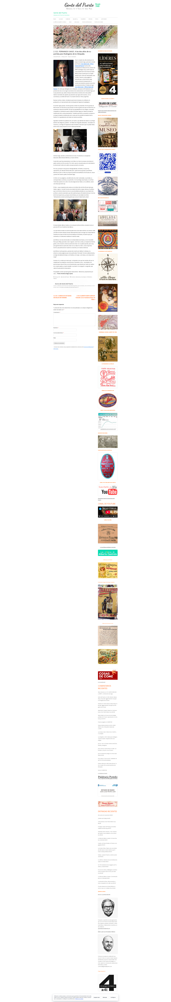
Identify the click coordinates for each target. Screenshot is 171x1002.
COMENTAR (68, 19)
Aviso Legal (76, 22)
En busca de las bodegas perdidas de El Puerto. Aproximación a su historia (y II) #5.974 (107, 717)
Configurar (113, 997)
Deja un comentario (72, 56)
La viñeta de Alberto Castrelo (59, 22)
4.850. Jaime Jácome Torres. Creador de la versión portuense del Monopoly (107, 765)
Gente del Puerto (60, 13)
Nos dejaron (83, 277)
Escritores (73, 277)
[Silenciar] (113, 516)
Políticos (55, 278)
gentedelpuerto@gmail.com (104, 928)
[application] (108, 512)
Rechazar (105, 997)
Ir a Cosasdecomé (101, 682)
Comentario (56, 312)
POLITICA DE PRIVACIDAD (88, 347)
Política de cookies (79, 998)
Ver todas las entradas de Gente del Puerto (68, 287)
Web (54, 338)
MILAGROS (75, 19)
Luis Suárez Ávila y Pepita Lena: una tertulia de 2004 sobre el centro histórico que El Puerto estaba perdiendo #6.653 (107, 850)
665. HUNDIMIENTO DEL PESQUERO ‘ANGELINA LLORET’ (107, 727)
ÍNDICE (54, 19)
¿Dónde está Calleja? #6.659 (104, 818)
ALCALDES (61, 19)
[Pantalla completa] (115, 516)
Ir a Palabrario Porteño (102, 773)
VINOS (70, 22)
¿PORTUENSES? (104, 19)
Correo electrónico (58, 333)
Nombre (56, 327)
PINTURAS (90, 19)
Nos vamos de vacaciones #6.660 (105, 815)
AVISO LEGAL (55, 348)
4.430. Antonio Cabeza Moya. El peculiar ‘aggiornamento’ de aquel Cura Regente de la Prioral (107, 698)
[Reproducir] (99, 516)
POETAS (96, 19)
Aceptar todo (97, 997)
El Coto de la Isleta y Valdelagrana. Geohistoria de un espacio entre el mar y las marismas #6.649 (107, 871)
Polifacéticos (89, 277)
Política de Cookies (99, 22)
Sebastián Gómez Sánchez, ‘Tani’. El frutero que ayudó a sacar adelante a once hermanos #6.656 (107, 833)
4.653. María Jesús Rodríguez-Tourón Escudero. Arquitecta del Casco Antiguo (107, 738)
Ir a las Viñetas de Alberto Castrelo (108, 547)
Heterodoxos (78, 277)
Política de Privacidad (87, 22)
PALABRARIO (83, 19)
